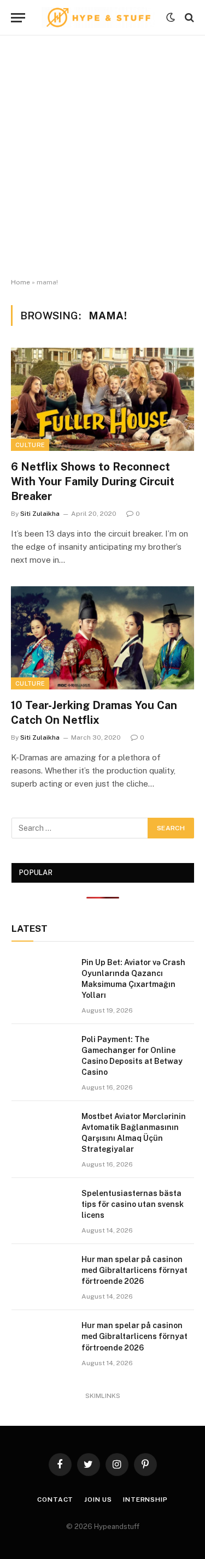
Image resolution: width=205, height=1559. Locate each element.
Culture (30, 445)
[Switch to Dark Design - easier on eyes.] (170, 17)
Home (20, 282)
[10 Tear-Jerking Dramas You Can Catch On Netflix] (102, 637)
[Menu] (18, 17)
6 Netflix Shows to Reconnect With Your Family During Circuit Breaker (92, 481)
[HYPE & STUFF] (98, 17)
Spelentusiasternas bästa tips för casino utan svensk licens (132, 1204)
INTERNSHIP (145, 1499)
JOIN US (98, 1499)
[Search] (188, 17)
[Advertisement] (102, 157)
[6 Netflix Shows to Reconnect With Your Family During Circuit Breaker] (102, 399)
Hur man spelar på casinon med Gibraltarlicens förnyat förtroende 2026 (134, 1270)
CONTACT (55, 1499)
